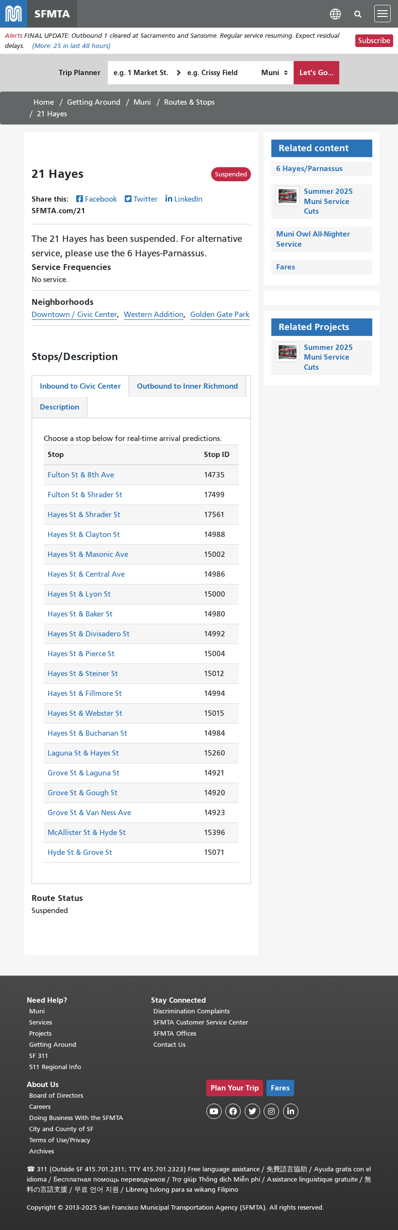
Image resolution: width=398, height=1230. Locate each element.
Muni (142, 102)
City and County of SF (61, 1129)
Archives (41, 1151)
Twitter (145, 199)
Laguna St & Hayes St (83, 753)
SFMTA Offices (174, 1033)
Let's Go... (316, 72)
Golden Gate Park (219, 314)
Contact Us (169, 1045)
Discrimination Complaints (191, 1011)
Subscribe (374, 40)
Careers (39, 1107)
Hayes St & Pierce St (81, 653)
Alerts (13, 36)
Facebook (101, 199)
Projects (40, 1033)
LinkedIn (188, 199)
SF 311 (39, 1056)
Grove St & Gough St (82, 792)
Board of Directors (56, 1095)
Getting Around (93, 102)
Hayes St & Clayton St (84, 534)
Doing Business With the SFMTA (76, 1118)
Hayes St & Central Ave (86, 574)
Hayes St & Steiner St (83, 673)
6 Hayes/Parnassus (309, 168)
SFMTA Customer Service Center (200, 1022)
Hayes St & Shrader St (84, 514)
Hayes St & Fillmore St (85, 693)
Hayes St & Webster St (85, 713)
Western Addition (153, 314)
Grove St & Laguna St (83, 773)
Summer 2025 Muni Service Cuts (328, 201)
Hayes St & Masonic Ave (88, 554)
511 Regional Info (55, 1067)
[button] (335, 13)
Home (43, 102)
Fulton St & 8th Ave (81, 475)
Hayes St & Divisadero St (89, 634)
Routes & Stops (189, 102)
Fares (285, 266)
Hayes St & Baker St (80, 614)
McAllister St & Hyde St (87, 832)
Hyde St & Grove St (80, 852)
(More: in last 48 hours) (71, 46)
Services (40, 1022)
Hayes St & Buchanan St (87, 733)
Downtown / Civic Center (74, 314)
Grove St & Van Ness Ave (89, 812)
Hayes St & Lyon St (79, 594)
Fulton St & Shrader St (85, 494)
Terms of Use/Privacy (59, 1140)
